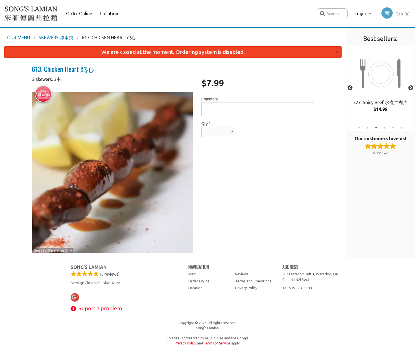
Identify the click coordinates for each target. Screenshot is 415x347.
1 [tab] (359, 128)
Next (411, 88)
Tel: (297, 288)
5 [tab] (393, 128)
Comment (209, 99)
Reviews (241, 274)
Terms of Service (217, 343)
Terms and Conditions (253, 281)
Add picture (43, 94)
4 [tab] (384, 128)
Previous (350, 88)
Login (360, 13)
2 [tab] (367, 128)
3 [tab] (376, 128)
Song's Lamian (89, 267)
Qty (206, 123)
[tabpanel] (380, 84)
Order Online (79, 13)
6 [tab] (401, 128)
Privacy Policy (246, 288)
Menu (192, 274)
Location (109, 13)
